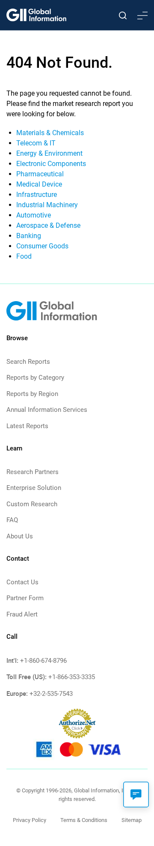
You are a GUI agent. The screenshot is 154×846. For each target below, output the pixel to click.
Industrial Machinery (47, 205)
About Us (19, 536)
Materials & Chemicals (50, 133)
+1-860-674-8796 (43, 661)
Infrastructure (36, 194)
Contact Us (22, 582)
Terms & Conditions (83, 820)
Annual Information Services (46, 410)
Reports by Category (35, 377)
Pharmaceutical (40, 174)
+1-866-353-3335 (71, 677)
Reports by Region (32, 394)
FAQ (12, 520)
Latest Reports (27, 426)
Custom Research (31, 504)
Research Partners (32, 472)
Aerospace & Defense (48, 225)
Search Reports (28, 362)
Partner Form (25, 598)
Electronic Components (51, 164)
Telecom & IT (36, 143)
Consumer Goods (42, 246)
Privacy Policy (29, 820)
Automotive (33, 215)
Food (24, 256)
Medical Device (39, 184)
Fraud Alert (22, 614)
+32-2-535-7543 (51, 694)
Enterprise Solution (33, 488)
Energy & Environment (49, 153)
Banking (28, 236)
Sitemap (131, 820)
